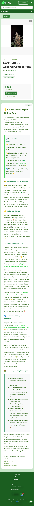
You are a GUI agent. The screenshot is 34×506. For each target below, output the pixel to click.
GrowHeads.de (18, 504)
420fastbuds (12, 70)
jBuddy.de (20, 501)
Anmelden (23, 3)
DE (15, 3)
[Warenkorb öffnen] (31, 3)
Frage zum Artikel (9, 74)
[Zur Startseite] (6, 3)
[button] (17, 11)
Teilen (29, 105)
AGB (15, 476)
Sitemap (16, 479)
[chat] (31, 501)
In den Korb (12, 93)
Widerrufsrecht (15, 489)
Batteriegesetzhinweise (17, 486)
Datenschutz (17, 474)
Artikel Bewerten (9, 77)
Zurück (6, 16)
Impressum (14, 484)
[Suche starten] (30, 7)
